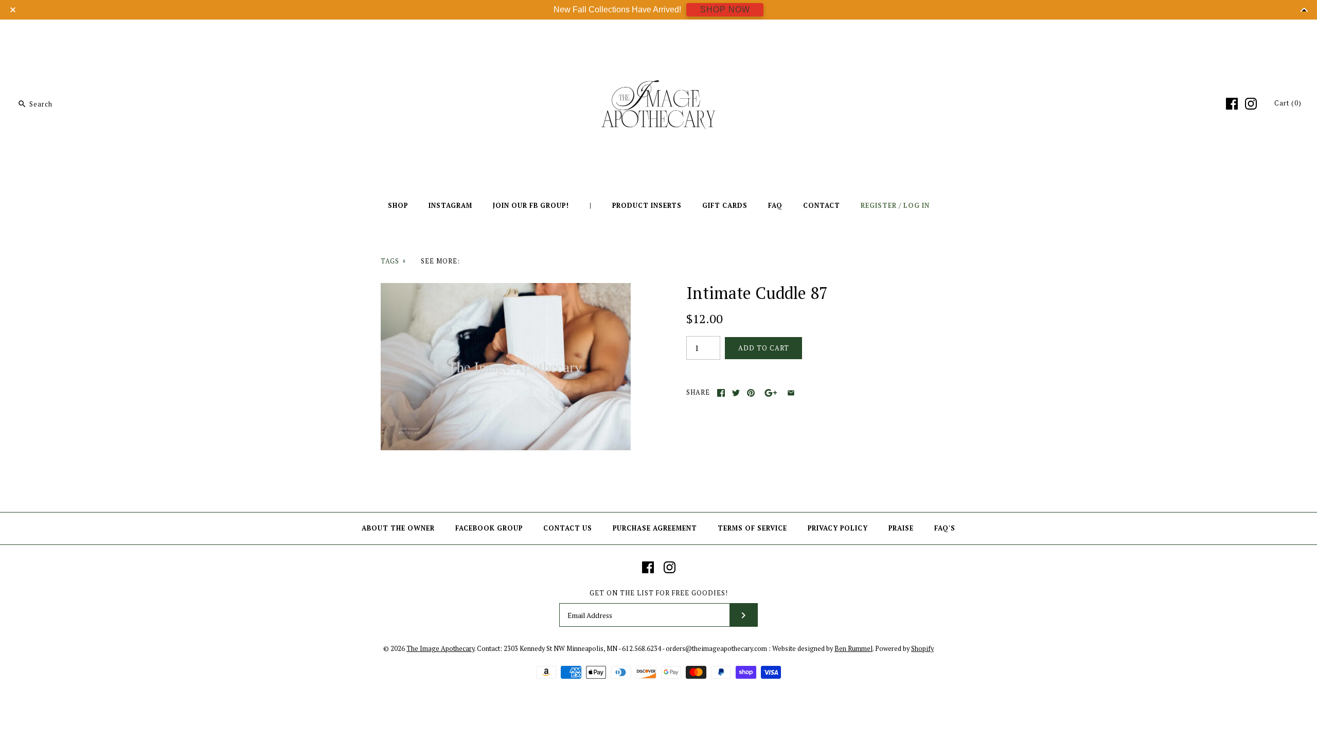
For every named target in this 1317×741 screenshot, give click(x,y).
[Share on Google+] (771, 393)
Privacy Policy (838, 528)
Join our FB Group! (531, 205)
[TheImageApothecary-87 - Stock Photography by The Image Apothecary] (506, 289)
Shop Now (725, 9)
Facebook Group (489, 528)
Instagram (450, 205)
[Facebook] (1232, 104)
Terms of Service (752, 528)
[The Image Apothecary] (658, 35)
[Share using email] (791, 393)
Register (879, 205)
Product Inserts (647, 205)
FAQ (775, 205)
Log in (916, 205)
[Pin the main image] (751, 393)
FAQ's (944, 528)
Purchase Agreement (655, 528)
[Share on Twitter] (736, 393)
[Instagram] (1251, 104)
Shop (398, 205)
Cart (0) (1288, 103)
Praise (901, 528)
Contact (821, 205)
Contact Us (567, 528)
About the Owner (398, 528)
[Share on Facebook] (721, 393)
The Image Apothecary (440, 648)
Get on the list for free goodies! (659, 593)
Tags (393, 261)
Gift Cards (725, 205)
